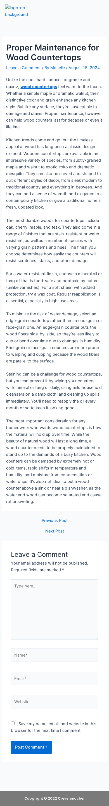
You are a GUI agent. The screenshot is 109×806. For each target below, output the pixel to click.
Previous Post (55, 521)
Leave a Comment (23, 67)
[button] (96, 10)
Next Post (54, 531)
